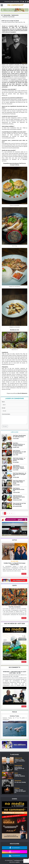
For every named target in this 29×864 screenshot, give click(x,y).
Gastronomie (15, 15)
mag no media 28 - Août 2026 (14, 623)
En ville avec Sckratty (20, 782)
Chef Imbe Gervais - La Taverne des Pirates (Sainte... (19, 459)
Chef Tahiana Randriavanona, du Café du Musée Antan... (19, 452)
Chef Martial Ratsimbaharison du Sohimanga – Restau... (19, 467)
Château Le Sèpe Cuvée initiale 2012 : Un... (20, 761)
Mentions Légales (14, 862)
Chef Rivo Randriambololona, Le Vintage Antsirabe (19, 444)
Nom (3, 401)
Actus (14, 540)
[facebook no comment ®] (10, 848)
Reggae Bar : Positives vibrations (20, 775)
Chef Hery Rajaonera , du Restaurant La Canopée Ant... (19, 474)
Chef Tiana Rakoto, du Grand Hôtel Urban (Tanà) (19, 482)
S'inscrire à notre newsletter (11, 1)
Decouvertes (7, 15)
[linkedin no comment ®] (23, 1)
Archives (15, 754)
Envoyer (5, 426)
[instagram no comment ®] (25, 1)
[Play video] (14, 696)
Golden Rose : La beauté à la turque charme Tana (14, 563)
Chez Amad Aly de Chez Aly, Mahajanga (19, 504)
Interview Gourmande (8, 16)
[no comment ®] (27, 1)
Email (3, 408)
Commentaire (6, 414)
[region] (14, 569)
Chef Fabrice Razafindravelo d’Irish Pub (18, 489)
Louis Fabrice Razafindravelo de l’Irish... (19, 768)
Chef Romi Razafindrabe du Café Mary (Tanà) (19, 436)
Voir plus (24, 573)
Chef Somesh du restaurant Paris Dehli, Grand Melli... (19, 497)
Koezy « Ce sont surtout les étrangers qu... (20, 791)
